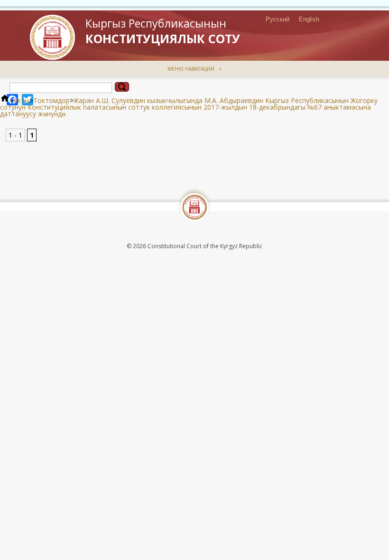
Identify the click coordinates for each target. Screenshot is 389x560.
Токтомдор (51, 100)
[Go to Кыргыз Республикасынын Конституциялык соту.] (4, 100)
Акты (21, 100)
